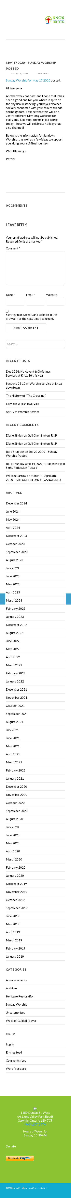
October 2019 (15, 900)
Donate (11, 1146)
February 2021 (15, 770)
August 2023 (14, 560)
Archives (11, 988)
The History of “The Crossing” (26, 395)
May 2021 (13, 746)
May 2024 (13, 519)
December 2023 (16, 535)
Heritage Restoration (20, 996)
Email (30, 294)
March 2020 (14, 859)
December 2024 (16, 503)
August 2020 (14, 819)
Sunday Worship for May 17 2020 (28, 80)
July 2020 (12, 827)
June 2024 (13, 511)
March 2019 (14, 940)
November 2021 (16, 697)
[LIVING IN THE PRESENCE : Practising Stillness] (68, 599)
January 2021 (15, 778)
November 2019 (16, 891)
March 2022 (14, 665)
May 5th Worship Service (22, 403)
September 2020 (17, 811)
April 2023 (13, 592)
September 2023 (17, 552)
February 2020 (15, 867)
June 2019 (13, 916)
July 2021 (12, 730)
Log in (10, 1044)
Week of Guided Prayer (21, 1020)
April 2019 (13, 932)
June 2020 (13, 835)
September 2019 (17, 908)
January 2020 (15, 875)
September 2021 (17, 713)
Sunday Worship (16, 1004)
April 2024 (13, 527)
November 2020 (16, 794)
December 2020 (16, 786)
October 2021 (15, 705)
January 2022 (15, 681)
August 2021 (14, 722)
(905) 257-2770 (35, 1124)
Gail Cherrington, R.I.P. (42, 435)
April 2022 (13, 657)
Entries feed (14, 1052)
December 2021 (16, 689)
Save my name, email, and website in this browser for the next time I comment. (31, 316)
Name (10, 294)
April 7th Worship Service (22, 411)
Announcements (16, 980)
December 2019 (16, 883)
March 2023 (14, 600)
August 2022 (14, 633)
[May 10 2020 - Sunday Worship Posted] (2, 599)
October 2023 (15, 544)
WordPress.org (16, 1068)
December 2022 (16, 624)
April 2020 (13, 851)
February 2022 (15, 673)
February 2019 (15, 948)
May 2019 (13, 924)
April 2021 (13, 754)
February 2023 (15, 608)
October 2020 (15, 802)
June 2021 (13, 738)
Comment (13, 248)
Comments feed (16, 1060)
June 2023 (13, 576)
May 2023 (13, 584)
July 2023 (12, 568)
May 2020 (13, 843)
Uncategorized (15, 1012)
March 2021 (14, 762)
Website (51, 294)
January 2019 (15, 956)
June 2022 (13, 641)
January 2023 (15, 616)
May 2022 (13, 649)
